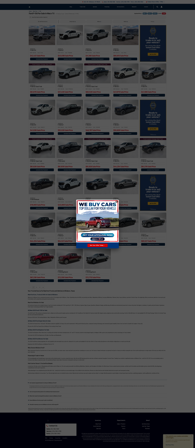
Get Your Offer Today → (97, 245)
